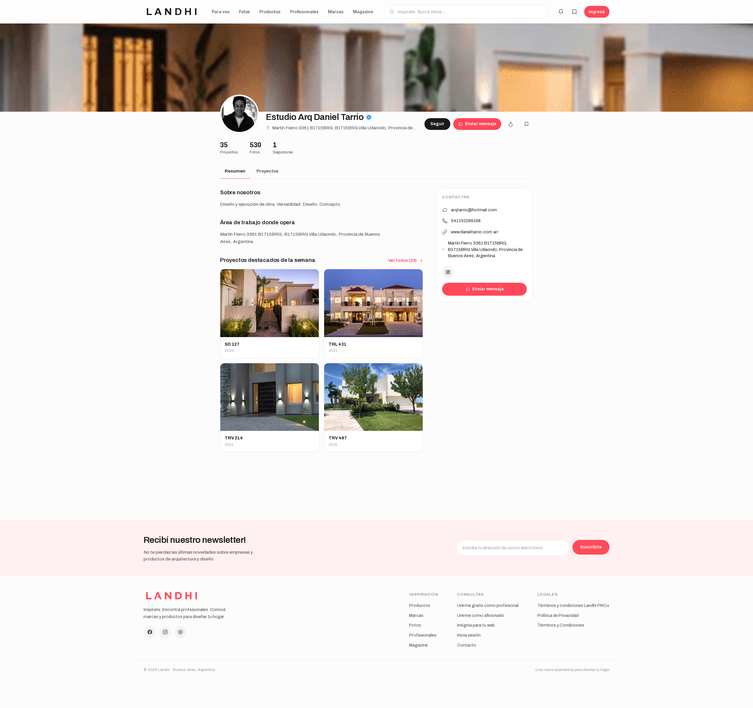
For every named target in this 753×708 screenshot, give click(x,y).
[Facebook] (150, 632)
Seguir (437, 124)
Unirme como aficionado (480, 615)
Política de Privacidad (558, 615)
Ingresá (597, 11)
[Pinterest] (180, 632)
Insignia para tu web (476, 625)
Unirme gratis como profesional (488, 605)
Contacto (466, 645)
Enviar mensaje (481, 124)
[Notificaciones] (561, 12)
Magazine (363, 11)
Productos (270, 11)
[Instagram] (448, 272)
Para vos (221, 11)
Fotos (244, 11)
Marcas (336, 11)
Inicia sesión (469, 635)
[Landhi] (172, 596)
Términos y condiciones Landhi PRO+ (573, 605)
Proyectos (267, 171)
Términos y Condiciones (560, 625)
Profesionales (304, 11)
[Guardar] (526, 124)
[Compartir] (510, 124)
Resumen (235, 171)
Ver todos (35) (402, 260)
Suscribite (591, 547)
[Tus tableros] (574, 12)
